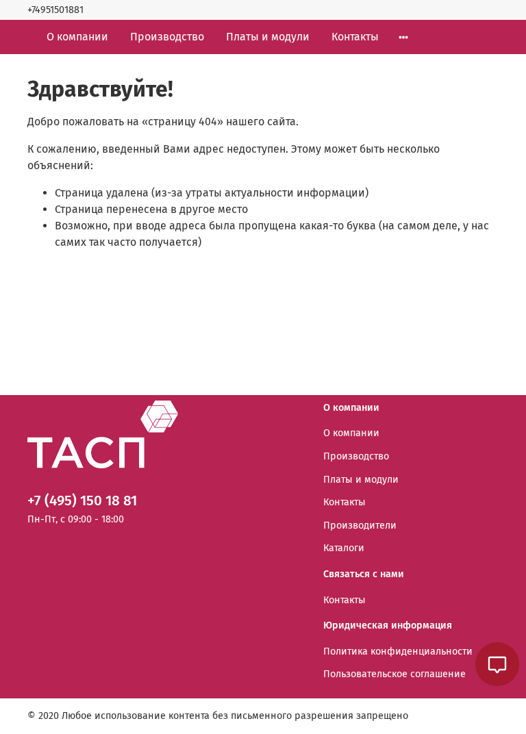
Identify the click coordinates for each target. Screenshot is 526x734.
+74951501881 (55, 10)
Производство (167, 36)
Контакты (355, 36)
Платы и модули (268, 36)
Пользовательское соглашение (394, 674)
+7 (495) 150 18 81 (82, 500)
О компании (77, 36)
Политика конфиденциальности (398, 651)
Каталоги (343, 548)
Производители (360, 525)
